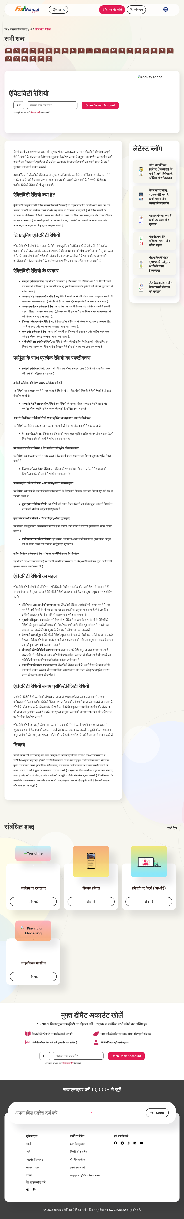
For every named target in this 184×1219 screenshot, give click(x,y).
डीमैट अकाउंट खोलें (112, 10)
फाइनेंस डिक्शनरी (18, 29)
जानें (28, 1152)
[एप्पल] (27, 1189)
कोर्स (28, 1144)
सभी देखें (172, 828)
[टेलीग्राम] (122, 1143)
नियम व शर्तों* (36, 112)
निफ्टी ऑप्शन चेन (78, 1152)
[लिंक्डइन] (135, 1143)
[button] (165, 10)
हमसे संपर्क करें (77, 1167)
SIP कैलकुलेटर (78, 1144)
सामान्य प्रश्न (32, 1167)
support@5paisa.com (85, 1175)
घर (5, 29)
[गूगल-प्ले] (34, 1189)
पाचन (28, 1175)
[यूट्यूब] (141, 1143)
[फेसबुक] (115, 1143)
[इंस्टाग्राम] (128, 1143)
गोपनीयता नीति (77, 1160)
